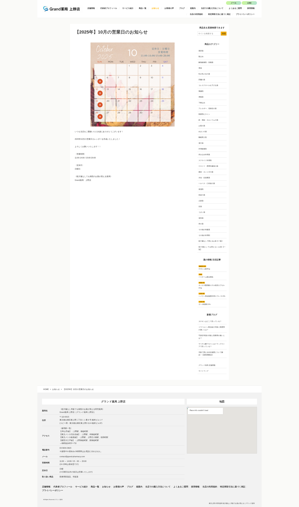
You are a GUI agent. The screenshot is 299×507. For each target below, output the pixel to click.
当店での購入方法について (212, 8)
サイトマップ (203, 371)
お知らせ (155, 8)
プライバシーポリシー (245, 14)
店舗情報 (91, 8)
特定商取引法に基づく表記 (219, 14)
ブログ (182, 8)
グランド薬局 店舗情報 (207, 365)
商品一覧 (142, 8)
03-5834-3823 (65, 448)
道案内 (193, 8)
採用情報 (251, 8)
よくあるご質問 (235, 8)
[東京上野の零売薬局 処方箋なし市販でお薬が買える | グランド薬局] (62, 9)
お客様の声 (169, 8)
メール (233, 3)
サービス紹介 (127, 8)
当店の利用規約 (196, 14)
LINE (249, 3)
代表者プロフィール (108, 8)
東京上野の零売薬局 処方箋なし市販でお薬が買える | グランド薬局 (232, 503)
